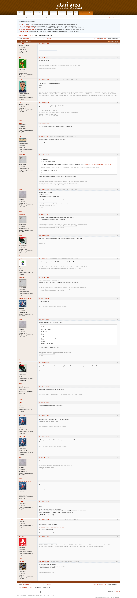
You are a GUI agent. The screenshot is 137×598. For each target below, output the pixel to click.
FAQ (76, 12)
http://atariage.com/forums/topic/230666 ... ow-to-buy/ (52, 527)
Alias (20, 402)
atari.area (68, 5)
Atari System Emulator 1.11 (26, 26)
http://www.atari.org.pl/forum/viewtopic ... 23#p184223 (97, 164)
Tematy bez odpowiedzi (112, 17)
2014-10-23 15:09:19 (44, 402)
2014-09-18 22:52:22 (44, 57)
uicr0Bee (22, 154)
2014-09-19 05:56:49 (44, 102)
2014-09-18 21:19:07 (44, 44)
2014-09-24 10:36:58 (44, 258)
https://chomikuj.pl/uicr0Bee (64, 181)
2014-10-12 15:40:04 (44, 386)
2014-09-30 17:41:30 (44, 277)
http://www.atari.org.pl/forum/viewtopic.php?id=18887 (65, 183)
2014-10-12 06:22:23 (44, 362)
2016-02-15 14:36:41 (44, 519)
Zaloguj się (96, 38)
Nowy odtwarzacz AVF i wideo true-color (29, 27)
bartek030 (22, 44)
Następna (49, 38)
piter (20, 103)
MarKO (21, 502)
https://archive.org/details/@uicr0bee (79, 181)
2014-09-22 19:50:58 (44, 235)
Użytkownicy (29, 12)
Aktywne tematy (101, 17)
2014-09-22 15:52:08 (44, 136)
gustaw (21, 259)
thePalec (22, 561)
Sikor (20, 235)
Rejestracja (53, 12)
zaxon (21, 386)
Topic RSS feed (114, 41)
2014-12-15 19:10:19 (44, 457)
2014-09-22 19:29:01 (44, 214)
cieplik (21, 123)
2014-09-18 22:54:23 (44, 80)
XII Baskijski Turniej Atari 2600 (26, 29)
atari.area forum (23, 35)
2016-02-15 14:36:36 (44, 501)
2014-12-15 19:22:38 (44, 481)
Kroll (20, 80)
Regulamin (38, 12)
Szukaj (45, 12)
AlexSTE (21, 537)
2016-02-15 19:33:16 (44, 561)
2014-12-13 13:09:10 (44, 416)
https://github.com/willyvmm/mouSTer (47, 205)
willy (20, 189)
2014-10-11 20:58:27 (44, 319)
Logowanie (62, 12)
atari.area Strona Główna (86, 12)
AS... (20, 136)
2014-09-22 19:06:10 (44, 189)
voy (20, 57)
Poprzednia (26, 38)
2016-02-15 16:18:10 (44, 537)
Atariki (69, 12)
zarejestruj (103, 38)
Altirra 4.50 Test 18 (23, 31)
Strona (20, 120)
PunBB (118, 591)
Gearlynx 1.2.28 (23, 24)
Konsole (31, 35)
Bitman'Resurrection (25, 298)
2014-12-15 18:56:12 (44, 436)
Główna (20, 12)
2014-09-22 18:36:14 (44, 154)
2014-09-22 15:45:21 (44, 123)
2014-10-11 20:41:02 (44, 298)
